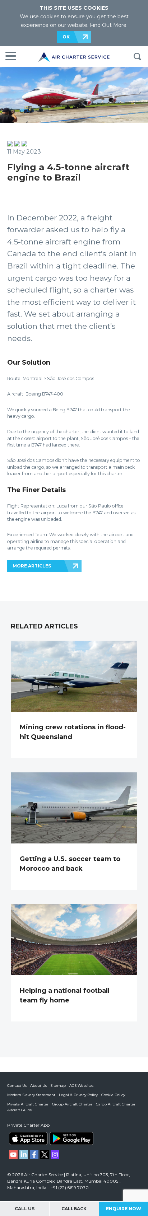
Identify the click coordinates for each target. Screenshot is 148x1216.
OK (66, 36)
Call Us (24, 1208)
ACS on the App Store (28, 1138)
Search (137, 56)
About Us (38, 1085)
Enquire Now (123, 1208)
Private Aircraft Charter (27, 1104)
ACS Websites (81, 1085)
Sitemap (58, 1085)
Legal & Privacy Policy (78, 1095)
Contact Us (17, 1085)
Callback (74, 1208)
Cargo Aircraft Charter (115, 1104)
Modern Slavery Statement (31, 1095)
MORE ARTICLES (32, 566)
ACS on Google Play (71, 1138)
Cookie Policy (113, 1095)
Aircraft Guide (19, 1110)
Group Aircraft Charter (72, 1104)
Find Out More (108, 25)
